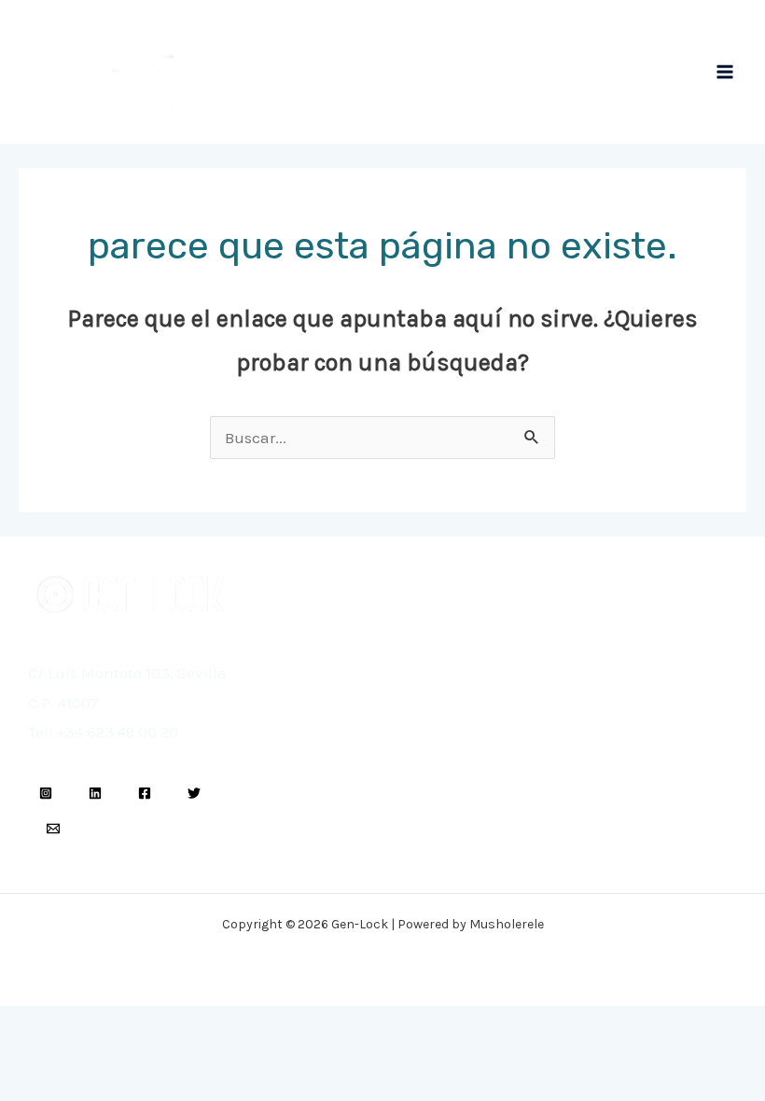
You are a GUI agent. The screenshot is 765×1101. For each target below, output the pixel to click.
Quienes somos (330, 705)
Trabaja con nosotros (602, 718)
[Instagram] (45, 793)
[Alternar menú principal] (725, 71)
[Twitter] (194, 793)
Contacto (562, 690)
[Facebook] (144, 793)
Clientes (307, 731)
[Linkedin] (95, 793)
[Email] (53, 828)
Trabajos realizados (342, 756)
